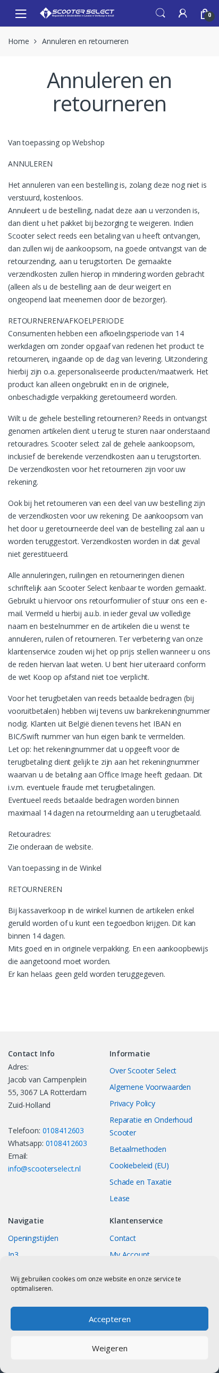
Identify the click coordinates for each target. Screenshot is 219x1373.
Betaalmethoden (138, 1149)
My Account (130, 1254)
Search (160, 13)
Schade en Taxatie (141, 1182)
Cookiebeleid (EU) (139, 1165)
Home (18, 41)
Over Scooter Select (143, 1070)
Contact (123, 1238)
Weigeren (110, 1348)
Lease (120, 1198)
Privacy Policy (132, 1103)
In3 (13, 1254)
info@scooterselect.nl (44, 1169)
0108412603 (64, 1130)
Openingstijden (33, 1238)
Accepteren (110, 1319)
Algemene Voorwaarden (150, 1087)
